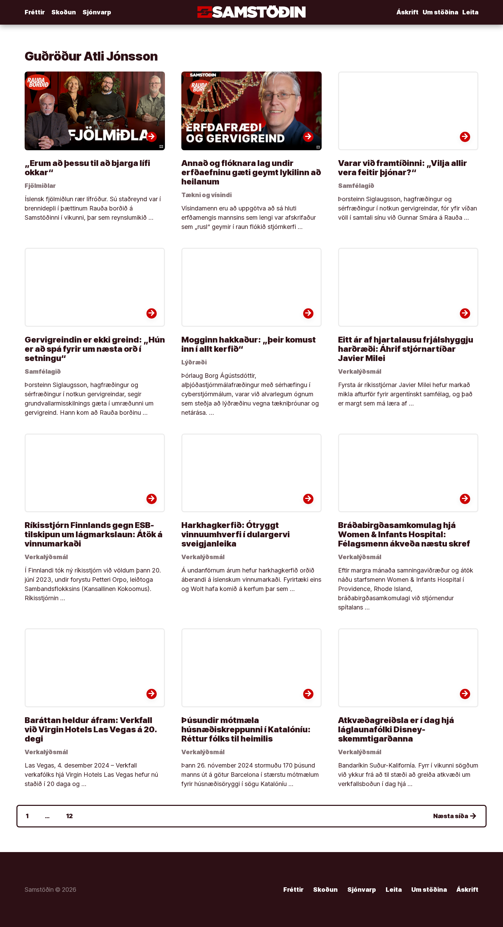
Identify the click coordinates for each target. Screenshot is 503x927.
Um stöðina (440, 12)
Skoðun (63, 12)
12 (69, 816)
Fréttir (35, 12)
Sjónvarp (96, 12)
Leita (470, 12)
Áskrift (407, 12)
